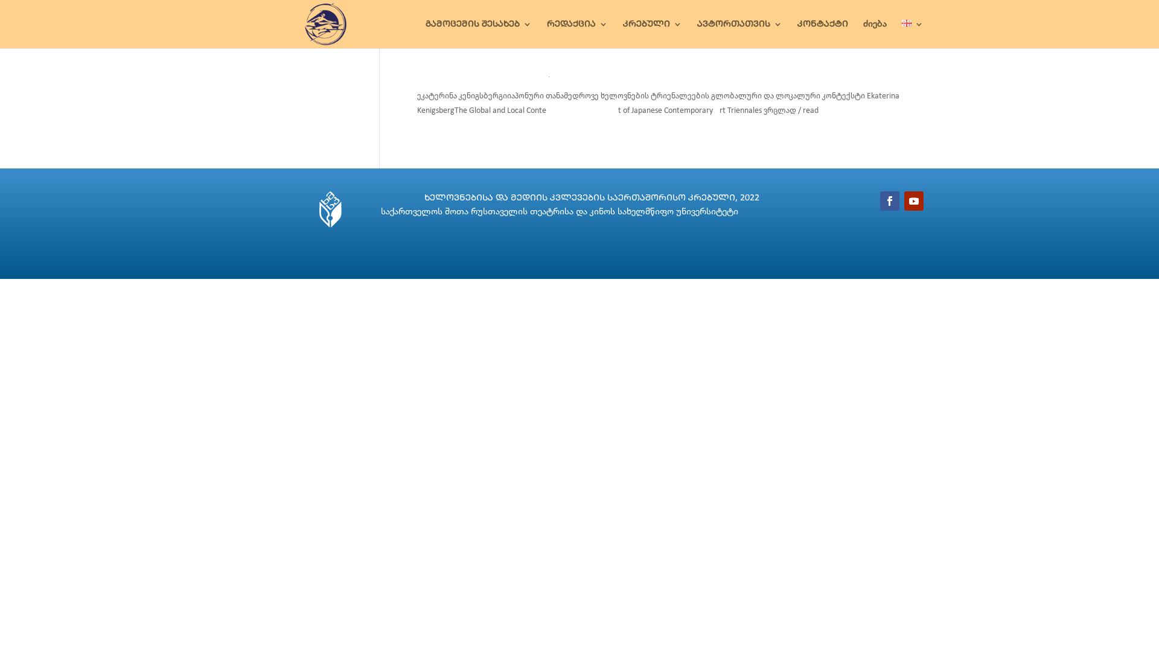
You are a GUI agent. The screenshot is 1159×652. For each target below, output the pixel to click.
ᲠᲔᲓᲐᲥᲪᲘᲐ (571, 24)
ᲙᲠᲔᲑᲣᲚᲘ (646, 24)
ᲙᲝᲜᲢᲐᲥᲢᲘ (822, 24)
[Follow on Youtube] (914, 201)
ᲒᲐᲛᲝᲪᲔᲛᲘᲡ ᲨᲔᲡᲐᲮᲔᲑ (473, 24)
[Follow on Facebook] (889, 201)
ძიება (875, 24)
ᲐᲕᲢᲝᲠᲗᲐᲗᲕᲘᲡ (733, 24)
